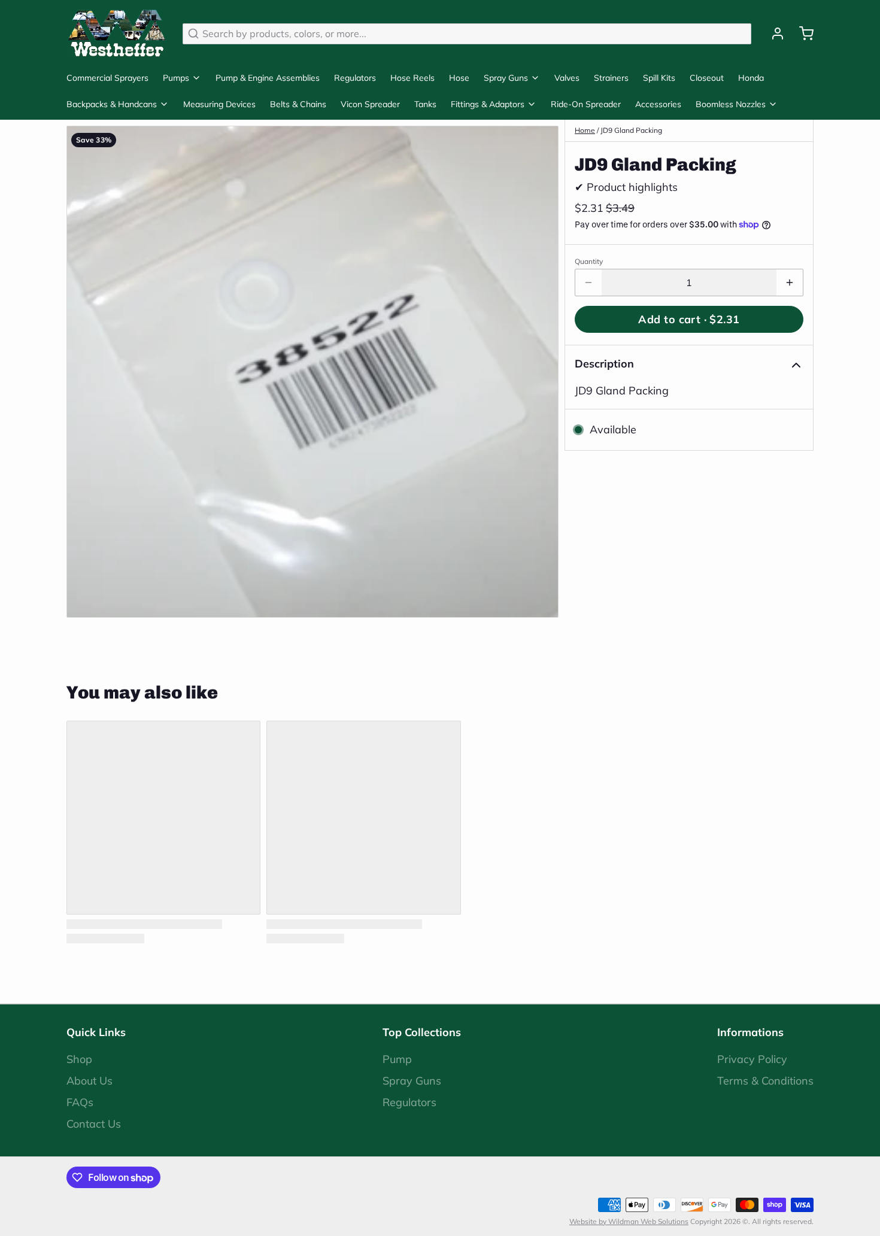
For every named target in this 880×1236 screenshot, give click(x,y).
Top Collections (422, 1032)
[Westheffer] (117, 33)
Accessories (658, 104)
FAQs (79, 1102)
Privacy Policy (752, 1059)
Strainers (611, 77)
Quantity (589, 261)
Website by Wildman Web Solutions (628, 1221)
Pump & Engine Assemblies (268, 77)
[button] (689, 319)
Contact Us (93, 1124)
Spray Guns (506, 77)
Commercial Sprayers (107, 77)
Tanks (425, 104)
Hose (459, 77)
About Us (89, 1081)
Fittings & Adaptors (487, 104)
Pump (397, 1059)
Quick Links (96, 1032)
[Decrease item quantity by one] (588, 282)
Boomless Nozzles (731, 104)
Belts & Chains (298, 104)
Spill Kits (659, 77)
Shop (79, 1059)
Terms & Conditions (765, 1081)
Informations (750, 1032)
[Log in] (773, 33)
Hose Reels (412, 77)
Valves (566, 77)
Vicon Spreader (370, 104)
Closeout (707, 77)
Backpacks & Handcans (111, 104)
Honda (751, 77)
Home (585, 130)
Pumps (176, 77)
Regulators (355, 77)
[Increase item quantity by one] (789, 282)
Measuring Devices (219, 104)
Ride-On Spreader (586, 104)
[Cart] (802, 33)
